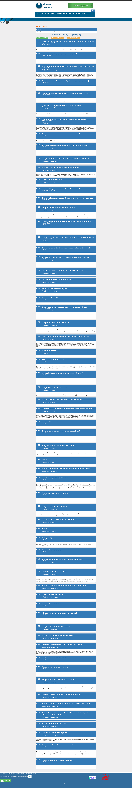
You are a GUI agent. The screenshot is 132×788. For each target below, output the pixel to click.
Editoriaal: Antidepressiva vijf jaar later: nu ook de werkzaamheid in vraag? (66, 248)
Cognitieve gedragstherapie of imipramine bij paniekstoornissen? (63, 559)
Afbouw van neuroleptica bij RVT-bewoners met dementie (60, 167)
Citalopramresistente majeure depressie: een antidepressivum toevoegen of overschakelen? (66, 222)
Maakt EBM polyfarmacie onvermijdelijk (54, 289)
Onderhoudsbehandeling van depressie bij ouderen (58, 679)
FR (93, 10)
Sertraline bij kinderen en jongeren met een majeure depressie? (62, 373)
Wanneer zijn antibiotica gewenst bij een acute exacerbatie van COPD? (65, 93)
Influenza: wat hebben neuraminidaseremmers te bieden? (60, 613)
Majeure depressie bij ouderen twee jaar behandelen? (59, 207)
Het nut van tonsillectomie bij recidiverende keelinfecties (60, 745)
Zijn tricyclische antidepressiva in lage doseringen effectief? (61, 431)
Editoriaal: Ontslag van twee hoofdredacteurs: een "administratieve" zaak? (66, 703)
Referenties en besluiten (74, 37)
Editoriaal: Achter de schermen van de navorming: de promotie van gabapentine (68, 198)
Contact (46, 16)
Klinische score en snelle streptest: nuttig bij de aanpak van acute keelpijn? (66, 81)
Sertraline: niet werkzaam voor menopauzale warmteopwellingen (63, 134)
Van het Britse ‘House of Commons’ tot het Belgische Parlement (62, 270)
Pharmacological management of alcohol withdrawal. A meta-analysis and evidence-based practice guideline (66, 713)
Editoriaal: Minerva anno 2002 (51, 550)
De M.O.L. (45, 459)
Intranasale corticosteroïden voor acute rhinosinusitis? (59, 54)
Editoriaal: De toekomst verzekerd (52, 595)
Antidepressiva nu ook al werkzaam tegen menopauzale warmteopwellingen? (67, 409)
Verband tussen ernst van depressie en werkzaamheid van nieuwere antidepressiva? (64, 120)
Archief (83, 13)
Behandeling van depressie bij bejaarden (55, 493)
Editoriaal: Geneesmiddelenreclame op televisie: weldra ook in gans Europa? (67, 158)
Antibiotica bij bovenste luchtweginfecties (55, 733)
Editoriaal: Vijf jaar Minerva (50, 422)
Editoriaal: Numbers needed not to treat (54, 723)
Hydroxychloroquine (48, 538)
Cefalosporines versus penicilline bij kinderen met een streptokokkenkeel (65, 336)
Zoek (42, 13)
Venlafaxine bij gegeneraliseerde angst (54, 571)
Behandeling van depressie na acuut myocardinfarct (58, 445)
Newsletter (7, 780)
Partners (51, 16)
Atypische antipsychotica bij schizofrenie (55, 478)
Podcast (53, 13)
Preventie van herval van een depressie (54, 387)
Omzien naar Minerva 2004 (50, 298)
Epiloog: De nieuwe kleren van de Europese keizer (58, 519)
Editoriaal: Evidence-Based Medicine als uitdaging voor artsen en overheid (66, 468)
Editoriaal (45, 528)
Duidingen (47, 13)
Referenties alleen (59, 37)
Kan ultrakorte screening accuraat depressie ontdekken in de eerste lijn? (65, 145)
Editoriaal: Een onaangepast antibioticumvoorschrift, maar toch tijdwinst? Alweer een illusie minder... (68, 238)
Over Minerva (40, 16)
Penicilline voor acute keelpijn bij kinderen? (56, 322)
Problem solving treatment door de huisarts (56, 667)
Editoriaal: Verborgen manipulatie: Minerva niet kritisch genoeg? (62, 399)
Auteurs (65, 13)
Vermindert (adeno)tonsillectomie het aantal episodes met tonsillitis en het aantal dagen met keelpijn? (68, 42)
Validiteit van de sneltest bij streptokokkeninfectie (57, 760)
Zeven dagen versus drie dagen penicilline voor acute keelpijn (62, 645)
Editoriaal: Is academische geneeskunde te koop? (58, 635)
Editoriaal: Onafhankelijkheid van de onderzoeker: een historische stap (64, 585)
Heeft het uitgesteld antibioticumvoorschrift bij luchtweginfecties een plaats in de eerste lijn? (68, 67)
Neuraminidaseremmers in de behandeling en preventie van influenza (64, 307)
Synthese (78, 13)
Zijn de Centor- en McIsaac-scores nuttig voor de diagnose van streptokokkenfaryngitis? (62, 106)
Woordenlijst (59, 13)
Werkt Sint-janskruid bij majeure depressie (55, 506)
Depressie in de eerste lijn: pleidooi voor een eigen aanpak (61, 694)
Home (38, 13)
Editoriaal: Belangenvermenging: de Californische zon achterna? (62, 189)
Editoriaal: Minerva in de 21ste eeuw (53, 604)
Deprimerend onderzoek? (50, 351)
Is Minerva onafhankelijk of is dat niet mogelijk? (57, 279)
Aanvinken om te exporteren (43, 37)
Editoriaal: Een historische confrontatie (54, 658)
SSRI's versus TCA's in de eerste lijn (53, 360)
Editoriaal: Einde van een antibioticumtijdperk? (57, 626)
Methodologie (71, 13)
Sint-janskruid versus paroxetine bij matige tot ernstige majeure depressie (65, 257)
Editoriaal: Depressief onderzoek (52, 180)
